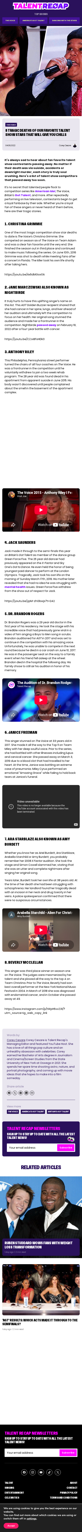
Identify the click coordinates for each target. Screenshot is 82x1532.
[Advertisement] (41, 1376)
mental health (15, 587)
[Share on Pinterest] (20, 1093)
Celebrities (12, 1497)
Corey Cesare (16, 1040)
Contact (72, 1487)
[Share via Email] (32, 1093)
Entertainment (14, 1492)
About (73, 1482)
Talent (9, 1482)
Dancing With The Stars (64, 20)
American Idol (45, 191)
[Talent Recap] (41, 6)
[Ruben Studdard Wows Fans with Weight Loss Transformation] (41, 1217)
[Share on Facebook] (9, 1093)
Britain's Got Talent (58, 1111)
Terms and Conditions (63, 1497)
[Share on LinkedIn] (26, 1093)
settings (31, 1518)
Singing (9, 1487)
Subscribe (65, 1147)
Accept (11, 1525)
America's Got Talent (34, 20)
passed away (46, 325)
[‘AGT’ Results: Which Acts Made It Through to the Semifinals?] (41, 1289)
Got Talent (23, 195)
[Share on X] (15, 1093)
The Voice (10, 20)
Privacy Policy (68, 1492)
